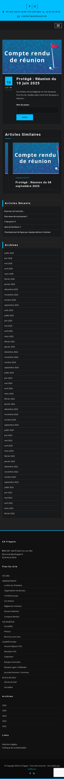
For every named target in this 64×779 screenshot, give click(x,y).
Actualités (8, 626)
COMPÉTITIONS (9, 641)
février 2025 (9, 341)
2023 (4, 721)
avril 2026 (8, 268)
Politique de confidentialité (14, 747)
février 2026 (9, 279)
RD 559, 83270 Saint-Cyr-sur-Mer (23, 12)
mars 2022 (8, 508)
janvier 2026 (9, 284)
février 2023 (9, 456)
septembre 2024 (11, 367)
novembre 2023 (11, 414)
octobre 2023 (10, 419)
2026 (4, 705)
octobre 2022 (10, 477)
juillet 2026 (9, 253)
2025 (4, 710)
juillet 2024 (9, 372)
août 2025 (8, 310)
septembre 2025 (11, 305)
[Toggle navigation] (58, 25)
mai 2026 (8, 263)
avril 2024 (8, 388)
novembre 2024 (11, 357)
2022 (4, 726)
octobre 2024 (10, 362)
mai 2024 (8, 383)
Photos (7, 631)
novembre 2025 (11, 294)
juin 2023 (8, 435)
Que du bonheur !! (12, 227)
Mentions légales (9, 744)
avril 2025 (8, 331)
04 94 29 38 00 (53, 12)
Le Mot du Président (13, 585)
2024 (4, 715)
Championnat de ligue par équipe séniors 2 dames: (27, 232)
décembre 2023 (11, 409)
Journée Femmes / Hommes (16, 672)
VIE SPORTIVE (8, 621)
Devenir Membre (11, 611)
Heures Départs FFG (13, 646)
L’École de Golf (10, 682)
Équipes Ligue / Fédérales (15, 667)
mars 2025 (8, 336)
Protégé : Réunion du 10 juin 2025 (36, 81)
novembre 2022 (11, 471)
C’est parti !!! (10, 221)
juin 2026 (8, 258)
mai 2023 (8, 440)
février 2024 (9, 398)
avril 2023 (8, 445)
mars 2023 (8, 450)
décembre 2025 (11, 289)
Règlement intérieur (13, 606)
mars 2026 (8, 273)
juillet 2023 (9, 430)
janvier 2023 (9, 461)
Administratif (15, 178)
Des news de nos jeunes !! (15, 216)
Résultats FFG (10, 651)
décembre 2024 (11, 352)
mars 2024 (8, 393)
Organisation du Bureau (14, 590)
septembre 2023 (11, 425)
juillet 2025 (9, 315)
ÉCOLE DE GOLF (9, 677)
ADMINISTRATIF (9, 581)
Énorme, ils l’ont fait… (14, 211)
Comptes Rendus (11, 616)
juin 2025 (8, 320)
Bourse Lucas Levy (12, 636)
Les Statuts (9, 601)
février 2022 (9, 513)
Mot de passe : (23, 104)
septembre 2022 (11, 482)
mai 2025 (8, 325)
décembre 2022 (11, 466)
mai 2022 (8, 497)
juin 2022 (8, 492)
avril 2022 (8, 503)
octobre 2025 (10, 300)
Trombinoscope (11, 595)
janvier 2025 (9, 346)
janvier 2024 (9, 404)
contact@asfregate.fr (34, 16)
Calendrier (8, 656)
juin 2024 (8, 378)
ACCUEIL (6, 575)
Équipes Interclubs (12, 662)
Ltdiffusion (32, 769)
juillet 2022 (9, 487)
